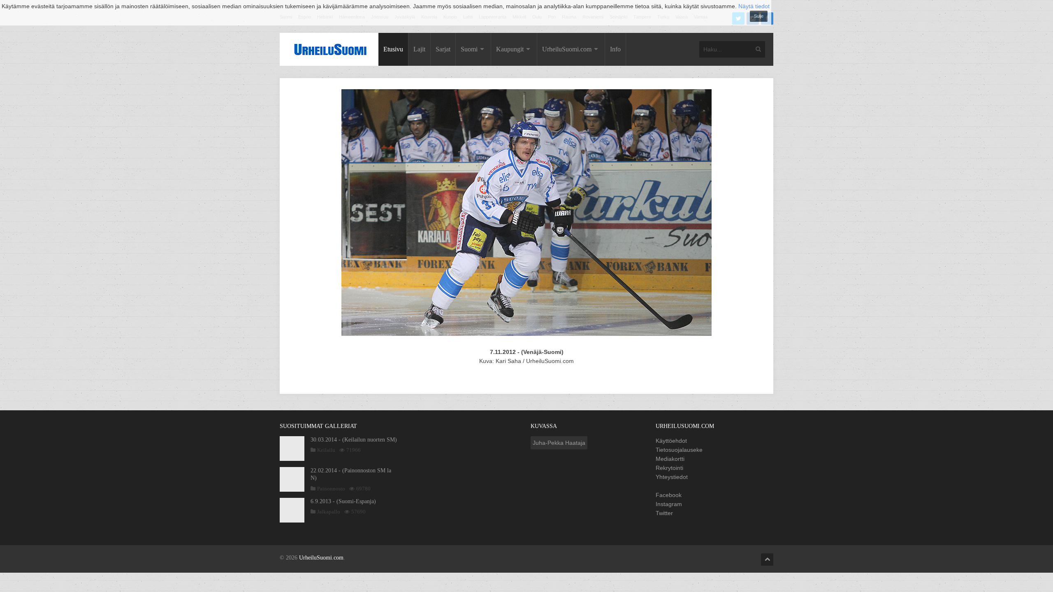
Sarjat (443, 49)
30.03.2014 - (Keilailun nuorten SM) (354, 440)
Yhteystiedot (672, 477)
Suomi (469, 49)
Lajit (419, 49)
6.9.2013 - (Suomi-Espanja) (343, 501)
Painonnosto (331, 489)
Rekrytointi (669, 468)
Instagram (669, 504)
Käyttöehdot (671, 440)
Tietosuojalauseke (679, 449)
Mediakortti (670, 459)
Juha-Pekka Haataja (559, 442)
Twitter (664, 513)
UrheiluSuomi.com (566, 49)
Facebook (669, 495)
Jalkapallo (328, 512)
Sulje (758, 16)
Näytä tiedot (754, 6)
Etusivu (393, 49)
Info (615, 49)
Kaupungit (510, 49)
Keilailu (326, 450)
